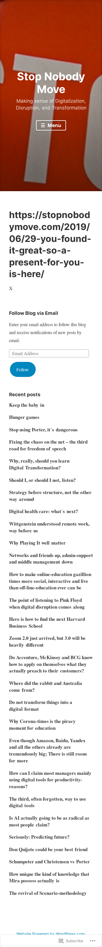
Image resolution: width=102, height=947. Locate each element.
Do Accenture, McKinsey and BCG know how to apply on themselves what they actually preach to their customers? (51, 664)
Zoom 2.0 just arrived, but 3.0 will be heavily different (47, 641)
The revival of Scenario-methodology (48, 893)
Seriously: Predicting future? (39, 836)
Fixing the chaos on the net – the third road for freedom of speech (48, 445)
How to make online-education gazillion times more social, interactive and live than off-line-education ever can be (50, 581)
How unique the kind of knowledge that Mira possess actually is (49, 877)
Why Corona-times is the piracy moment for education (42, 724)
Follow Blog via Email (33, 313)
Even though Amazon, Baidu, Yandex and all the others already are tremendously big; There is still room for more (48, 750)
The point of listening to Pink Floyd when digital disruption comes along (47, 603)
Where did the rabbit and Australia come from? (45, 686)
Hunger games (24, 417)
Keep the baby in (26, 404)
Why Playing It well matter (37, 542)
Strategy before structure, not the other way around (50, 496)
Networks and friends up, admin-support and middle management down (51, 559)
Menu (53, 125)
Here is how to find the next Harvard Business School (47, 622)
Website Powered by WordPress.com (50, 933)
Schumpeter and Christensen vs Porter (49, 861)
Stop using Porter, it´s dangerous (43, 429)
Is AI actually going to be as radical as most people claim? (49, 821)
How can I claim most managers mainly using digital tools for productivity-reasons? (50, 779)
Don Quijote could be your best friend (48, 849)
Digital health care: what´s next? (43, 511)
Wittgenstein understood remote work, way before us (49, 527)
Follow (22, 369)
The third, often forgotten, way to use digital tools (47, 802)
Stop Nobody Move (51, 83)
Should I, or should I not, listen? (42, 480)
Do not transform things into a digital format (40, 705)
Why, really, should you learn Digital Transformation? (39, 464)
